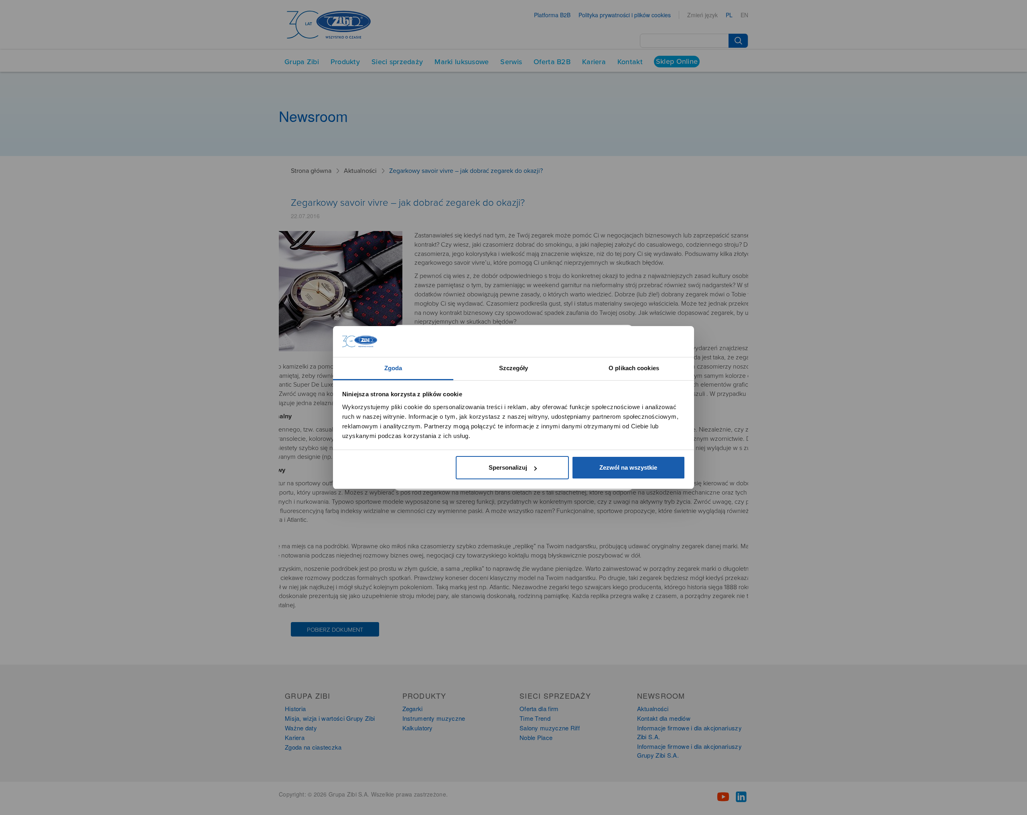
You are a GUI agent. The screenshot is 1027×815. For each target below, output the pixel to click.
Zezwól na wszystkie (628, 467)
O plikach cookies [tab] (634, 368)
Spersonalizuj (508, 467)
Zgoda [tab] (393, 368)
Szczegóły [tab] (513, 368)
